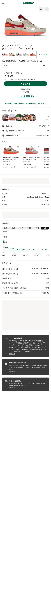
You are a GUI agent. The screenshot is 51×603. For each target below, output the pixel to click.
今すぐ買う (25, 84)
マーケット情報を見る (25, 96)
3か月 (14, 228)
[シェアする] (46, 9)
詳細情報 (28, 353)
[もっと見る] (47, 117)
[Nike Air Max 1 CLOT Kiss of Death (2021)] (6, 118)
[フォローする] (18, 147)
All (45, 228)
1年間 (37, 228)
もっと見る (43, 54)
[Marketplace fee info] (35, 79)
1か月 (5, 228)
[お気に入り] (41, 9)
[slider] (13, 42)
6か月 (21, 228)
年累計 (29, 228)
